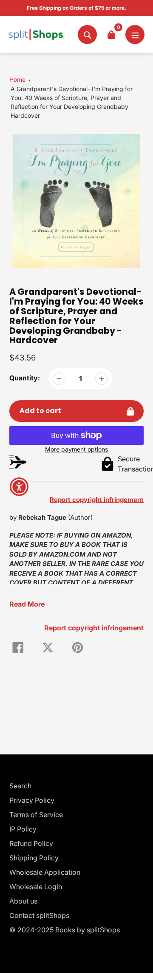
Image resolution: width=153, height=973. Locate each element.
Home (17, 79)
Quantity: (24, 378)
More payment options (76, 449)
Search (20, 786)
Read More (27, 604)
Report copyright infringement (94, 628)
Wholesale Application (44, 872)
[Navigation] (134, 34)
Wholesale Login (35, 886)
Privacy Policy (31, 800)
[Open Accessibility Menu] (19, 486)
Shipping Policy (34, 858)
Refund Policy (31, 843)
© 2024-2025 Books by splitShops (64, 930)
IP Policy (23, 829)
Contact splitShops (39, 915)
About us (23, 901)
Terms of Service (36, 814)
